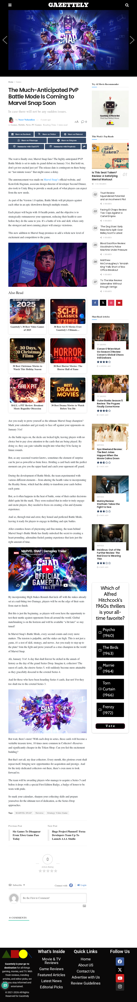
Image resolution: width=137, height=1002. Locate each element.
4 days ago (103, 415)
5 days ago (103, 466)
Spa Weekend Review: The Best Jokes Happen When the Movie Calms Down (109, 454)
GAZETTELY (68, 5)
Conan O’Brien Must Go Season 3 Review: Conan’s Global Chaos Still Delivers (110, 353)
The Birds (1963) (110, 650)
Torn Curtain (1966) (109, 689)
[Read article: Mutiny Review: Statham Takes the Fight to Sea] (110, 489)
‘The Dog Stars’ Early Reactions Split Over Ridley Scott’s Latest (111, 230)
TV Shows (101, 344)
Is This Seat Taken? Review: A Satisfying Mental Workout (105, 176)
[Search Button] (127, 5)
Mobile (21, 124)
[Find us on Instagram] (111, 303)
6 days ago (103, 515)
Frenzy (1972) (108, 709)
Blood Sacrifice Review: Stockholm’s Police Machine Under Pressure (113, 246)
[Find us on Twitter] (103, 303)
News (28, 124)
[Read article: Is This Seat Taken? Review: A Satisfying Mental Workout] (110, 156)
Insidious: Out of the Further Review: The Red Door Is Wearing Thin (109, 554)
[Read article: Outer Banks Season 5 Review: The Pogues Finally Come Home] (110, 388)
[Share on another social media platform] (84, 146)
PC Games (37, 124)
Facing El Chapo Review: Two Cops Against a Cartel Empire (113, 213)
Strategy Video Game (57, 901)
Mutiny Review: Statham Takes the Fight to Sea (108, 504)
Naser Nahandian (26, 119)
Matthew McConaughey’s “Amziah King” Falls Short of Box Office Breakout (114, 265)
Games (18, 81)
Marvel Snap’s (51, 231)
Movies (100, 445)
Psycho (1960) (109, 632)
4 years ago (46, 119)
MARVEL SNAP (24, 901)
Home (10, 81)
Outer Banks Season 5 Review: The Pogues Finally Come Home (110, 403)
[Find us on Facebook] (95, 303)
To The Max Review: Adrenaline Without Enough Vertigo (111, 283)
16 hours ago (104, 366)
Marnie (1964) (108, 668)
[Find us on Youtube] (119, 303)
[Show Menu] (10, 5)
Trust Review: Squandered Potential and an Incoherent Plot (113, 196)
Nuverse (39, 901)
